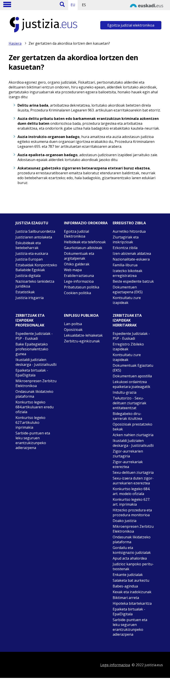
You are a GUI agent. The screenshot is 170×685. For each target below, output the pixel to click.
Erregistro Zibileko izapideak (128, 346)
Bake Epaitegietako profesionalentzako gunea (31, 349)
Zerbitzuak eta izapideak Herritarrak (127, 320)
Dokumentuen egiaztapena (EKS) (128, 289)
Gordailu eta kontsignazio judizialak (132, 550)
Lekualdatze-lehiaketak (83, 335)
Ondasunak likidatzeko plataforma (34, 394)
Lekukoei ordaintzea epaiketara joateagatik (131, 384)
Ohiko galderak (76, 264)
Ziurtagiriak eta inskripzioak (126, 239)
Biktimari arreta (126, 597)
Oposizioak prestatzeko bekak (132, 427)
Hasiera (15, 43)
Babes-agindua (125, 586)
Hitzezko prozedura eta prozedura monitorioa (132, 512)
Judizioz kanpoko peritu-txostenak (133, 566)
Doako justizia (124, 520)
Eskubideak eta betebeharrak (28, 245)
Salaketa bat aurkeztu (131, 580)
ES (84, 4)
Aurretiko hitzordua (129, 231)
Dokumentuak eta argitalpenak (79, 256)
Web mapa (73, 269)
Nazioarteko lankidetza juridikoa (34, 284)
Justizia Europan (29, 259)
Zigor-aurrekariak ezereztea (128, 464)
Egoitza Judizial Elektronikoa (76, 234)
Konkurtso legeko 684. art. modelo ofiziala (131, 491)
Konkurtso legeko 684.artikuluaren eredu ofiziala (34, 407)
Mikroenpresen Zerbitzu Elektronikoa (35, 383)
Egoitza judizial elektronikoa (130, 25)
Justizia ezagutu (31, 223)
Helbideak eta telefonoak (85, 242)
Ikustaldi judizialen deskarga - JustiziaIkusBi (35, 362)
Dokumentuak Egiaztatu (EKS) (133, 368)
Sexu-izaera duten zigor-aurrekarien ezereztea (133, 480)
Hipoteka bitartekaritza (132, 603)
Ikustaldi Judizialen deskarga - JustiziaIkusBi (133, 443)
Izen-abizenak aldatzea (132, 253)
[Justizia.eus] (44, 32)
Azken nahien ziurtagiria (133, 434)
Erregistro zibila (129, 223)
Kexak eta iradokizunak (132, 591)
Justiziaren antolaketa (33, 237)
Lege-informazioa (79, 281)
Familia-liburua (125, 265)
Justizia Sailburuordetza (35, 231)
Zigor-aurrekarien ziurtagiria (128, 454)
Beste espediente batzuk (133, 281)
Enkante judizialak (128, 574)
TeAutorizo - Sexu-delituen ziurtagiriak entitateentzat (129, 403)
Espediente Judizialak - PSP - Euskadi (34, 336)
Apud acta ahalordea (130, 558)
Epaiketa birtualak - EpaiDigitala (31, 373)
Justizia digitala (28, 275)
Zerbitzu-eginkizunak (82, 341)
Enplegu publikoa (81, 315)
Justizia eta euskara (31, 253)
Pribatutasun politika (81, 287)
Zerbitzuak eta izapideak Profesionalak (29, 320)
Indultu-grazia (124, 392)
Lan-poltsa (73, 323)
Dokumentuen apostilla (132, 376)
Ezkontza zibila (125, 247)
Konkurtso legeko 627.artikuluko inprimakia (30, 422)
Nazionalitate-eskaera (131, 259)
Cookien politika (77, 292)
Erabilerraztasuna (79, 275)
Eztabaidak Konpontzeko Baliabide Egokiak (36, 267)
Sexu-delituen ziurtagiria (133, 472)
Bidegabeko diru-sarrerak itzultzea (127, 416)
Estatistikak (25, 292)
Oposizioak (73, 329)
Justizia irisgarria (29, 297)
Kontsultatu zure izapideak (127, 300)
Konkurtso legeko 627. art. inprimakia (131, 502)
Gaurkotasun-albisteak (83, 247)
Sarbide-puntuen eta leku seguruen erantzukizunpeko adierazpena (32, 440)
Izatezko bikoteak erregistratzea (127, 273)
